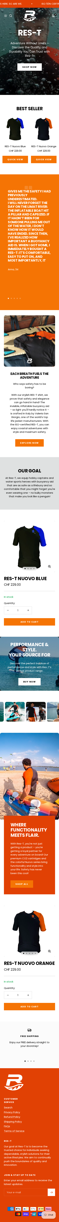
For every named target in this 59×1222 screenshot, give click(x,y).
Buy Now (29, 681)
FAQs (7, 1126)
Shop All (21, 884)
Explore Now (29, 442)
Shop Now (29, 67)
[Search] (10, 15)
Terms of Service (14, 1131)
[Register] (51, 1192)
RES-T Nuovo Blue (15, 146)
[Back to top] (51, 1201)
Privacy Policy (12, 1112)
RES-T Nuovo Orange (43, 146)
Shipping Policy (13, 1121)
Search (8, 1107)
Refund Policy (12, 1117)
